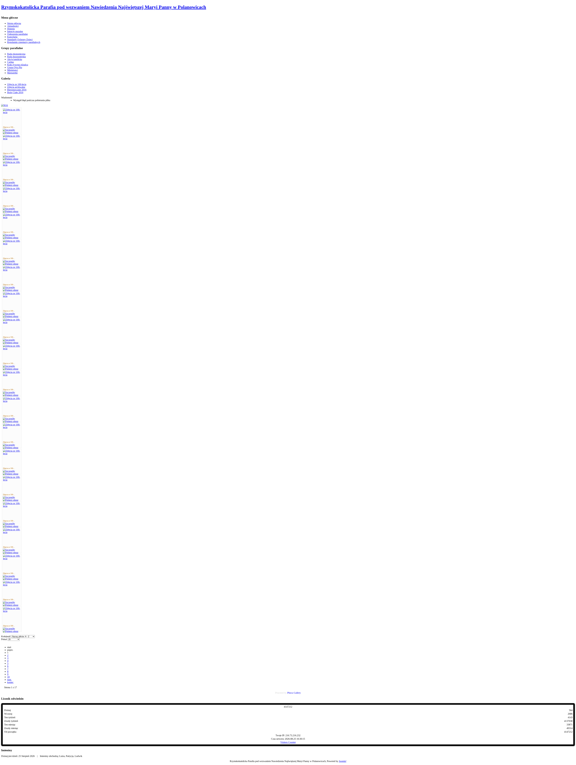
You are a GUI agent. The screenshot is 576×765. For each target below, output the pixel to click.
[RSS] (4, 105)
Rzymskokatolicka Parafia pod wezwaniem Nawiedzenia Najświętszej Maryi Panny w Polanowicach (103, 7)
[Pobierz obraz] (10, 132)
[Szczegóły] (9, 130)
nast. (9, 679)
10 (8, 677)
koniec (10, 682)
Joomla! (342, 761)
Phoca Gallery (294, 693)
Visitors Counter (288, 742)
